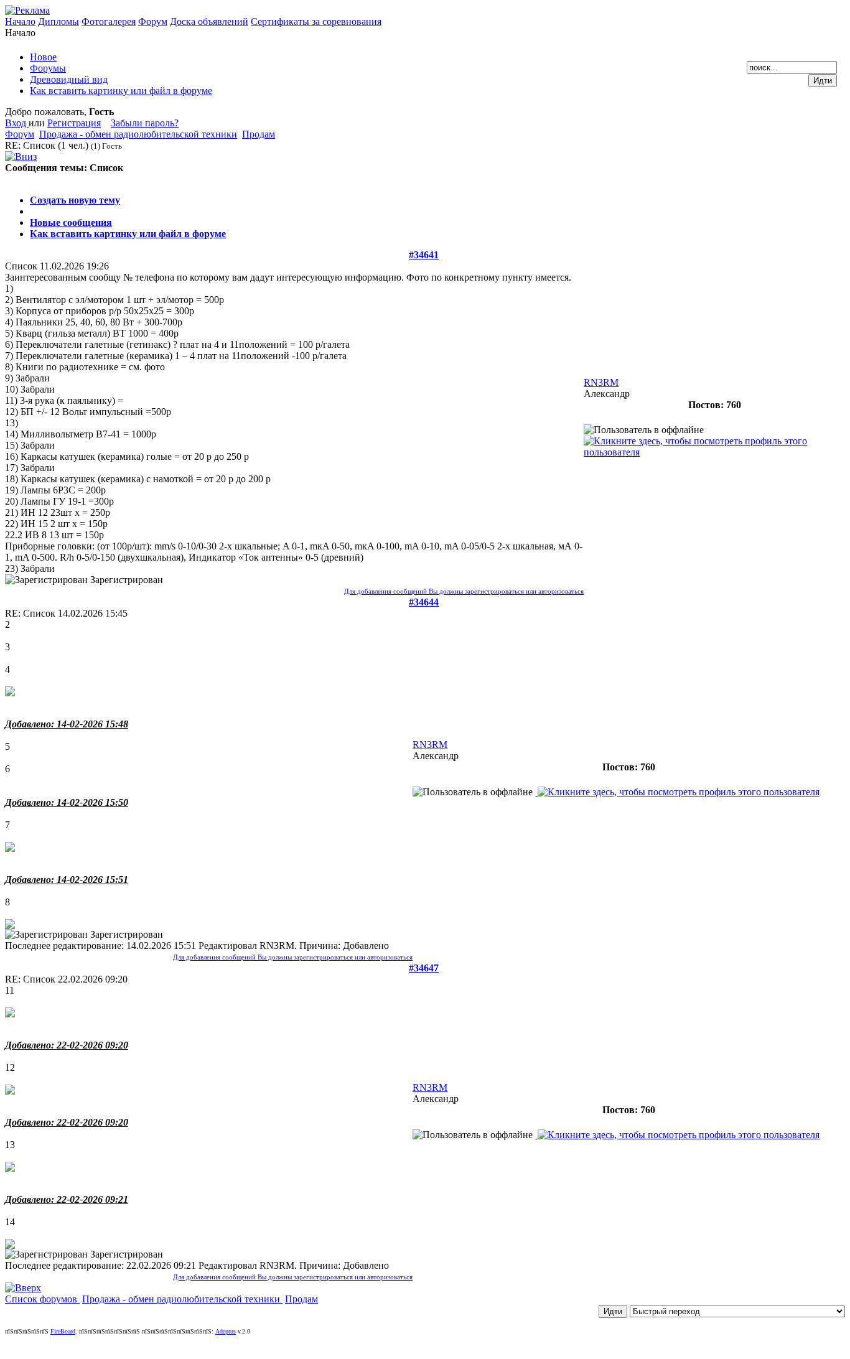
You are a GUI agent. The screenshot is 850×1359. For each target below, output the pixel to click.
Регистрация (74, 123)
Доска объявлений (209, 21)
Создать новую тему (75, 200)
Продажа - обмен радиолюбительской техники (138, 134)
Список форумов (42, 1299)
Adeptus (225, 1331)
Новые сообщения (71, 222)
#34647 (424, 968)
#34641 (424, 255)
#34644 (424, 602)
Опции (20, 179)
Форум (152, 21)
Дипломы (58, 21)
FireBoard (62, 1331)
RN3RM (601, 382)
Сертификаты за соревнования (316, 21)
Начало (20, 21)
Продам (258, 134)
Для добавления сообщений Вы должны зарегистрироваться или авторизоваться (464, 591)
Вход (17, 123)
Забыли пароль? (145, 123)
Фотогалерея (109, 21)
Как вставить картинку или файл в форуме (128, 233)
